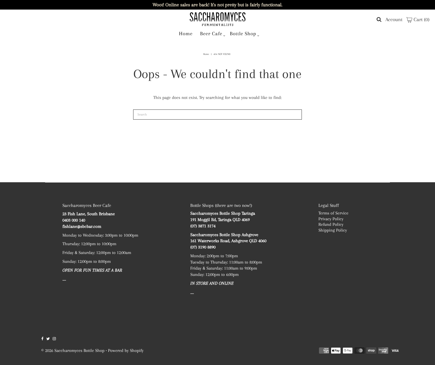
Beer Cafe (211, 33)
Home (186, 33)
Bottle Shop (243, 33)
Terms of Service (333, 212)
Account (394, 19)
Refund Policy (330, 224)
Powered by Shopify (125, 350)
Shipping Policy (332, 230)
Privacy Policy (330, 218)
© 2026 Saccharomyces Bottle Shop (72, 350)
